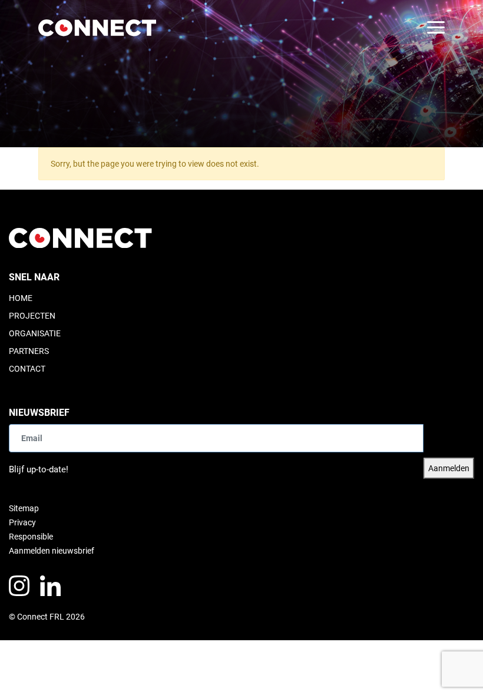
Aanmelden (448, 468)
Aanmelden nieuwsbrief (51, 550)
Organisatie (35, 333)
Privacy (22, 522)
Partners (29, 351)
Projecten (32, 315)
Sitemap (24, 508)
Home (20, 298)
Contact (27, 368)
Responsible (31, 536)
